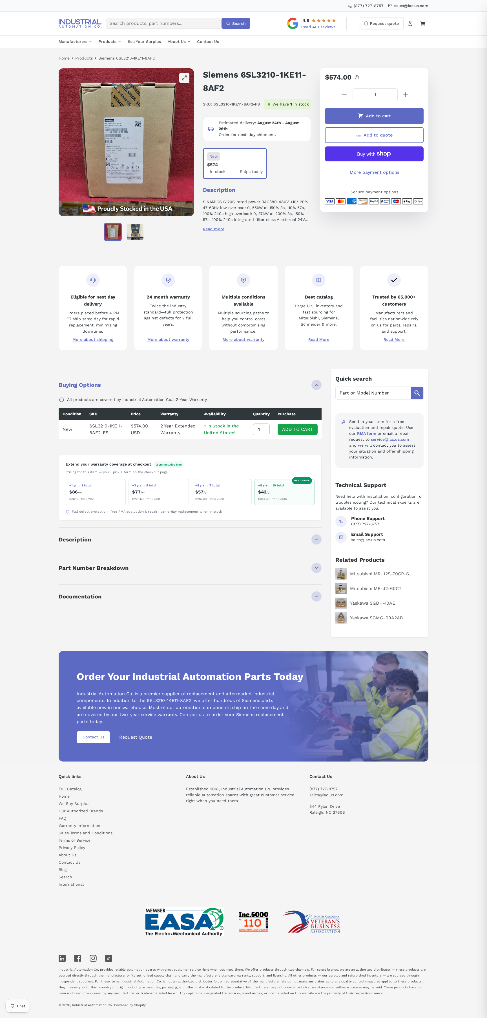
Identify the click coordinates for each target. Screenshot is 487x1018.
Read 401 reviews (318, 27)
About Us (177, 41)
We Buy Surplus (74, 803)
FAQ (62, 818)
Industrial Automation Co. (92, 1005)
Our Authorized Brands (81, 811)
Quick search (353, 378)
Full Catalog (70, 789)
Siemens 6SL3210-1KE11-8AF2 (126, 58)
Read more (213, 229)
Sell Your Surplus (144, 41)
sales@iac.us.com (326, 795)
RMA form (366, 433)
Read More (318, 339)
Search (65, 877)
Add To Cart (297, 429)
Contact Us (208, 41)
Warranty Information (79, 825)
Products (107, 41)
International (71, 884)
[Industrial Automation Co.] (80, 23)
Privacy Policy (72, 847)
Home (64, 58)
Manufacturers (73, 41)
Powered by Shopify (130, 1005)
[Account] (410, 23)
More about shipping (93, 339)
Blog (63, 869)
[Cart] (422, 23)
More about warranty (168, 339)
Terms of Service (74, 840)
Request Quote (135, 737)
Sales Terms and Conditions (85, 833)
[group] (126, 142)
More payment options (374, 172)
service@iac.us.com (390, 439)
